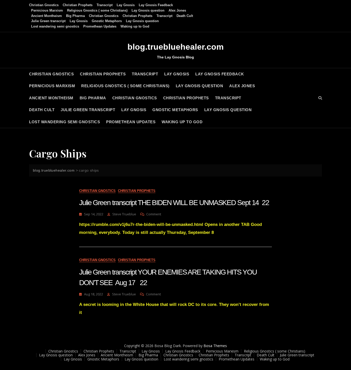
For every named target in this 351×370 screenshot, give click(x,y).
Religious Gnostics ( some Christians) (97, 10)
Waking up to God (135, 26)
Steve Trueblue (124, 214)
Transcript (105, 5)
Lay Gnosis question (148, 10)
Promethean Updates (99, 26)
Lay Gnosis (126, 5)
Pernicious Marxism (47, 10)
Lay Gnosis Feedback (156, 5)
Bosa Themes (215, 345)
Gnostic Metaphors (107, 21)
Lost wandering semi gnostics (55, 26)
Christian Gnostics (44, 5)
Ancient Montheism (46, 16)
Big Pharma (75, 16)
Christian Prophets (78, 5)
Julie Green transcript (48, 21)
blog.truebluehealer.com (175, 46)
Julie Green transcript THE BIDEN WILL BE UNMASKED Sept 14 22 (174, 203)
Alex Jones (177, 10)
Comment (153, 214)
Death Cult (185, 16)
